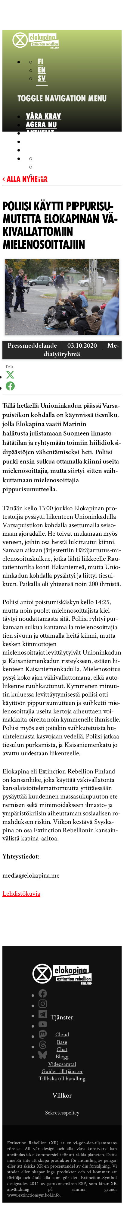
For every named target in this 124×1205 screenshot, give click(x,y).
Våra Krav (43, 116)
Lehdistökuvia (21, 893)
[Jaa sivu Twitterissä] (10, 376)
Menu (62, 99)
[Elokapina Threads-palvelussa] (42, 1046)
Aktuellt (40, 133)
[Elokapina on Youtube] (42, 1025)
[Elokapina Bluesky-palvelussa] (42, 1056)
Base (62, 1042)
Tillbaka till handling (62, 1078)
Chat (62, 1049)
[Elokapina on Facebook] (42, 994)
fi (40, 62)
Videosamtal (62, 1064)
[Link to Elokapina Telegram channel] (42, 1015)
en (42, 70)
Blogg (62, 1056)
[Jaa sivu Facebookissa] (10, 388)
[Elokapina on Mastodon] (42, 1035)
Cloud (62, 1034)
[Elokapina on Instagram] (42, 1004)
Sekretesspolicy (62, 1112)
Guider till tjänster (62, 1071)
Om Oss (37, 141)
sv (42, 78)
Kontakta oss (48, 150)
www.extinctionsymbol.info (33, 1195)
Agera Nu (41, 125)
